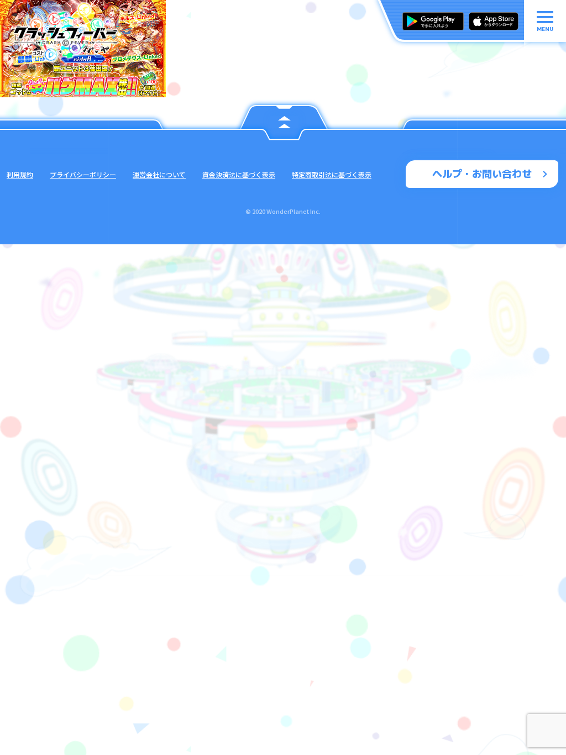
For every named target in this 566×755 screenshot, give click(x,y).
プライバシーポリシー (83, 174)
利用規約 (20, 174)
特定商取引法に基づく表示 (331, 174)
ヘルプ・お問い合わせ (482, 174)
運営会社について (159, 174)
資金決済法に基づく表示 (238, 174)
